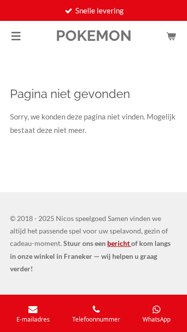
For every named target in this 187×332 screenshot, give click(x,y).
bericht (119, 243)
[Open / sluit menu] (16, 36)
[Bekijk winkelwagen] (171, 36)
